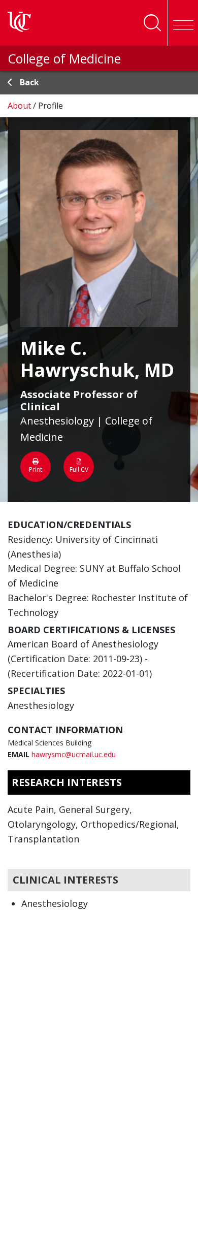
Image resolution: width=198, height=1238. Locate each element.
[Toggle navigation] (183, 23)
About (20, 105)
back (29, 82)
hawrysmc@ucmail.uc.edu (73, 754)
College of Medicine (64, 58)
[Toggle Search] (152, 23)
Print (35, 469)
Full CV (79, 469)
